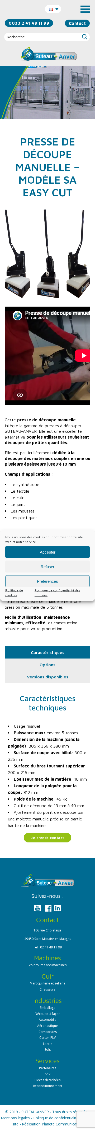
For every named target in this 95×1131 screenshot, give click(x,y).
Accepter (47, 552)
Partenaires (47, 1068)
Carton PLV (47, 1037)
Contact (77, 23)
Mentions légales (15, 1117)
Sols (48, 1049)
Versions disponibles (47, 676)
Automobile (47, 1019)
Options (47, 664)
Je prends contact (47, 838)
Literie (47, 1043)
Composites (48, 1032)
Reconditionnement (47, 1086)
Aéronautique (47, 1025)
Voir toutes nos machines (47, 965)
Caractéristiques (47, 652)
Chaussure (47, 989)
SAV (47, 1074)
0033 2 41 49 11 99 (29, 23)
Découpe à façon (47, 1013)
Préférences (47, 581)
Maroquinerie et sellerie (47, 983)
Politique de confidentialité (55, 1117)
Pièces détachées (47, 1080)
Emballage (47, 1007)
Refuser (47, 566)
